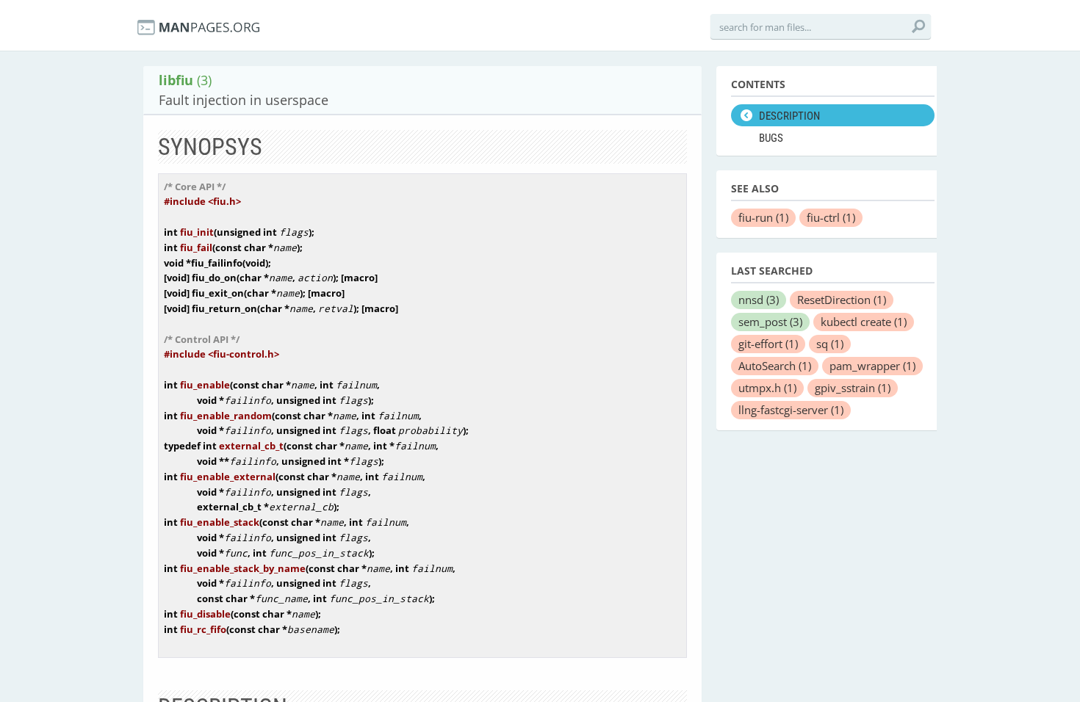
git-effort (768, 343)
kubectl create (864, 321)
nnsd (758, 299)
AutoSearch (774, 365)
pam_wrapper (872, 365)
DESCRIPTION (789, 116)
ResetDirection (841, 299)
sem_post (770, 321)
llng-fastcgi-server (790, 409)
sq (829, 343)
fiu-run (763, 217)
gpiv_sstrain (852, 387)
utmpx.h (767, 387)
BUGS (771, 138)
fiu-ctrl (831, 217)
